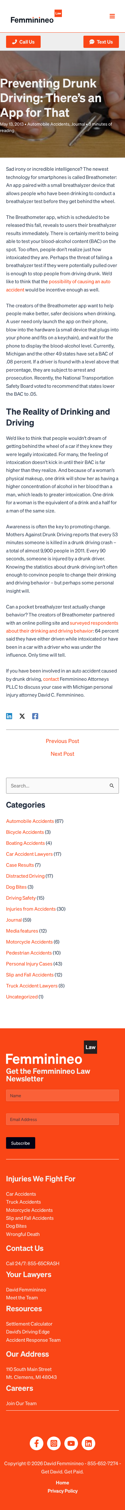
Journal (78, 124)
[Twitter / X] (22, 715)
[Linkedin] (9, 715)
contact (51, 679)
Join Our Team (21, 1403)
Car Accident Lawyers (29, 854)
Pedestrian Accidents (29, 952)
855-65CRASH (43, 1263)
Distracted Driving (25, 876)
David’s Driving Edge (28, 1331)
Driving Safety (21, 897)
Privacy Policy (63, 1490)
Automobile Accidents (48, 124)
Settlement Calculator (29, 1323)
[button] (23, 42)
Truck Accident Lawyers (32, 985)
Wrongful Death (23, 1234)
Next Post (62, 753)
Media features (22, 930)
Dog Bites (16, 887)
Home (62, 1482)
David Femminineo (26, 1289)
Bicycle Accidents (25, 832)
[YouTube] (71, 1443)
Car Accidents (21, 1194)
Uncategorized (22, 996)
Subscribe (20, 1143)
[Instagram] (54, 1443)
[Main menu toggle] (112, 16)
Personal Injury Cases (29, 963)
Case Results (20, 865)
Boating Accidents (25, 843)
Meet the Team (22, 1297)
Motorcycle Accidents (29, 941)
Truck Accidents (23, 1201)
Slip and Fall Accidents (30, 974)
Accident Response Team (33, 1340)
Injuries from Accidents (31, 908)
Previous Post (62, 741)
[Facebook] (35, 715)
